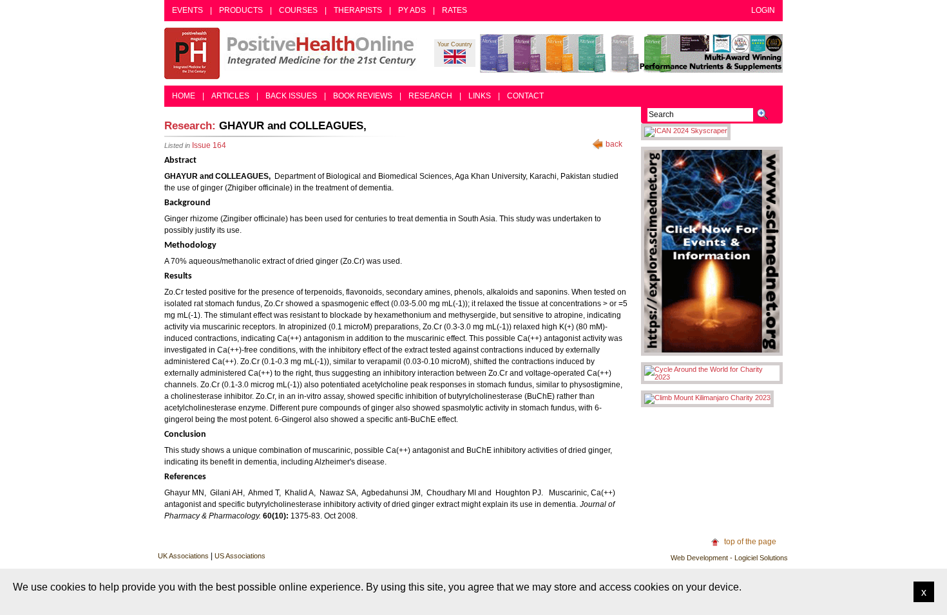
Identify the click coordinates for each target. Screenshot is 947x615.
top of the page (750, 541)
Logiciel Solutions (761, 558)
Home (183, 95)
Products (241, 10)
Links (479, 95)
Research (430, 95)
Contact (525, 95)
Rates (454, 10)
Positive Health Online (293, 53)
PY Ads (412, 10)
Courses (298, 10)
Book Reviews (362, 95)
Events (187, 10)
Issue (209, 145)
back (614, 144)
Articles (230, 95)
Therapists (358, 10)
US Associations (240, 556)
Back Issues (291, 95)
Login (763, 10)
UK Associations (183, 556)
